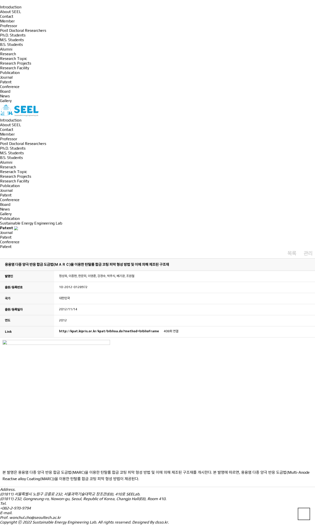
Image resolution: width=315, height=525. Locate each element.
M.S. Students (12, 39)
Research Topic (13, 58)
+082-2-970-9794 (15, 508)
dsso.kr (161, 522)
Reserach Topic (13, 171)
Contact (6, 16)
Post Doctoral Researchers (23, 30)
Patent (6, 82)
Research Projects (15, 63)
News (5, 96)
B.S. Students (11, 44)
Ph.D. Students (13, 35)
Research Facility (14, 68)
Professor (8, 25)
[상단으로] (304, 514)
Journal (6, 77)
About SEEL (10, 11)
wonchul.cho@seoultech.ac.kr (35, 517)
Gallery (6, 100)
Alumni (6, 49)
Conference (9, 86)
